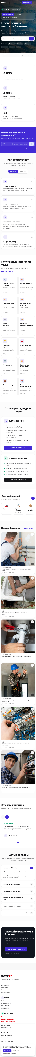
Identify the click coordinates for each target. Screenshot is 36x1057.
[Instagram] (2, 1041)
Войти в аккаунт (6, 1027)
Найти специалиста (7, 1001)
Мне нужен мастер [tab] (8, 14)
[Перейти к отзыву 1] (18, 842)
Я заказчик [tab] (13, 171)
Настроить (16, 1050)
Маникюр (4, 47)
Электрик (19, 43)
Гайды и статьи (5, 983)
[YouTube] (12, 1041)
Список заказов (6, 1003)
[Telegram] (8, 1041)
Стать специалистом (17, 479)
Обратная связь (5, 992)
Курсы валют (5, 987)
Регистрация (5, 1025)
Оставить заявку (17, 448)
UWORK (6, 976)
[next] (33, 498)
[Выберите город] (20, 2)
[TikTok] (5, 1041)
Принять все (7, 1050)
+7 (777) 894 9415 (6, 1035)
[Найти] (31, 38)
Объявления (5, 1005)
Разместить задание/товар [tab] (10, 17)
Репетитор (27, 43)
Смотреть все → (29, 528)
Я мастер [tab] (18, 14)
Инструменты (5, 985)
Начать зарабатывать (15, 949)
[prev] (3, 817)
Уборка (12, 47)
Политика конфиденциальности (9, 1053)
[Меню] (33, 2)
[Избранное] (32, 534)
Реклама (3, 990)
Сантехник (12, 43)
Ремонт (18, 47)
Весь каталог (6, 271)
